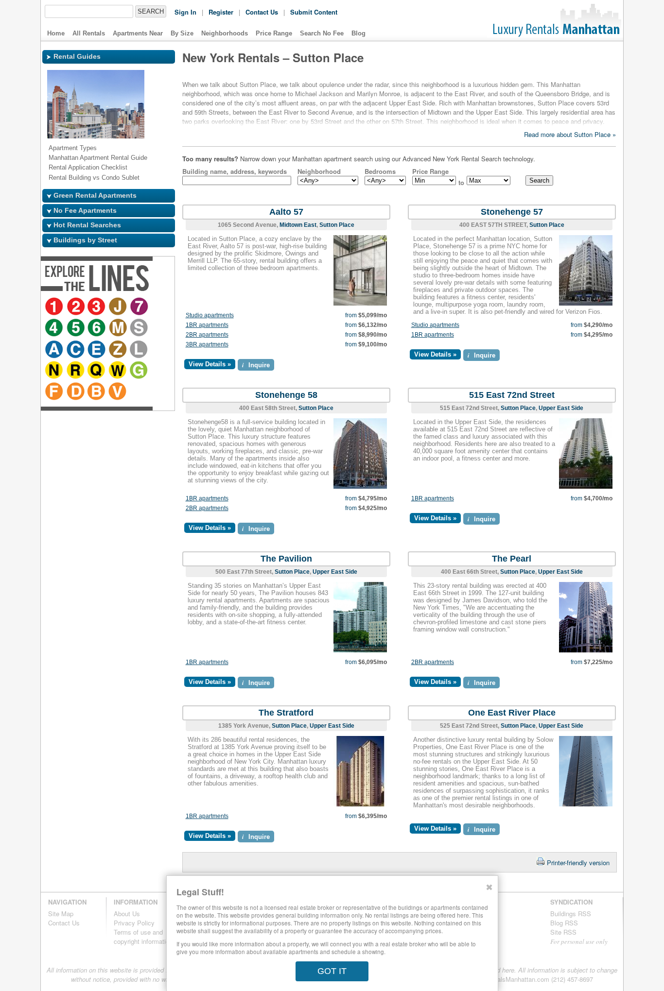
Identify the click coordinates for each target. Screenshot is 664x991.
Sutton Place (336, 225)
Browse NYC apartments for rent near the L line (97, 350)
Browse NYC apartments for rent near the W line (55, 371)
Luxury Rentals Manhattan (555, 20)
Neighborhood (319, 171)
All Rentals (88, 33)
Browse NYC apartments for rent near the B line (137, 371)
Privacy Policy (134, 922)
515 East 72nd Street (512, 395)
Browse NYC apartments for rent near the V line (159, 371)
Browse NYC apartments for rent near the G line (76, 371)
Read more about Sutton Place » (570, 134)
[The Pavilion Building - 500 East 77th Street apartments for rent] (360, 650)
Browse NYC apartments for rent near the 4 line (159, 307)
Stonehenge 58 (286, 395)
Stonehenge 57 (512, 212)
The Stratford (286, 713)
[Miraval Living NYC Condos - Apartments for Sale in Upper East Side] (585, 486)
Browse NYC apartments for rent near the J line (119, 307)
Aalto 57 (286, 212)
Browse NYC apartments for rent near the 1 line (55, 307)
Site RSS (563, 932)
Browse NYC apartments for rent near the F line (95, 371)
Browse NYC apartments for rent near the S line (119, 328)
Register (221, 12)
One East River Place (512, 713)
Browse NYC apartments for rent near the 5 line (55, 328)
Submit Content (313, 12)
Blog (358, 33)
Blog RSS (564, 922)
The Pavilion (286, 559)
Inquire (256, 364)
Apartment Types (73, 148)
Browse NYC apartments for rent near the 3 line (97, 307)
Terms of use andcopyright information (143, 936)
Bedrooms (380, 171)
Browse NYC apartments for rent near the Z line (76, 350)
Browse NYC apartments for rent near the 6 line (76, 328)
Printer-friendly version (578, 862)
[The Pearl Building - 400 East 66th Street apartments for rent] (585, 650)
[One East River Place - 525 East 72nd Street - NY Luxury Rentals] (585, 804)
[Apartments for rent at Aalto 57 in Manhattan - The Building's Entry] (360, 303)
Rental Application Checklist (88, 167)
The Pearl (511, 559)
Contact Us (261, 12)
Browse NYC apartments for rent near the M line (97, 328)
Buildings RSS (570, 913)
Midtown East (298, 225)
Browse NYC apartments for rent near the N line (116, 350)
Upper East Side (561, 408)
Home (56, 33)
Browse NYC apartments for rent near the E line (55, 350)
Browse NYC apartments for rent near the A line (137, 328)
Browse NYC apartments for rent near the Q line (159, 350)
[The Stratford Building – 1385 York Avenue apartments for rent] (360, 804)
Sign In (185, 12)
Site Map (60, 913)
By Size (182, 33)
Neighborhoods (224, 33)
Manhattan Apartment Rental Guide (98, 157)
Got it (332, 971)
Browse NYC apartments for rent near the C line (159, 328)
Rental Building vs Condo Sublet (94, 177)
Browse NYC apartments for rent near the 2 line (76, 307)
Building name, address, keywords (234, 171)
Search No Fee (322, 33)
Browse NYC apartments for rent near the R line (137, 350)
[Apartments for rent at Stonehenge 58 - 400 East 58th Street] (360, 486)
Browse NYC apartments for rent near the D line (116, 371)
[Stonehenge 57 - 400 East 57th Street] (585, 303)
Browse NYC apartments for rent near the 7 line (140, 307)
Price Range (274, 33)
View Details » (210, 364)
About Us (127, 913)
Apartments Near (138, 33)
